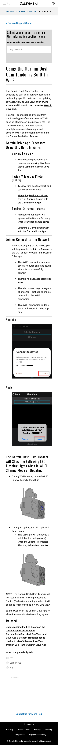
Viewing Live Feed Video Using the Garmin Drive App (34, 167)
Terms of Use (23, 729)
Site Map (9, 729)
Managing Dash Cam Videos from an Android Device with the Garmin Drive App (33, 199)
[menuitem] (9, 4)
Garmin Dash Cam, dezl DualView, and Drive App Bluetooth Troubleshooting (26, 636)
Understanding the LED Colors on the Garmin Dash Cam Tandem (25, 629)
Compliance (20, 735)
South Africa (29, 724)
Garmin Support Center (21, 11)
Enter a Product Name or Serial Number (25, 42)
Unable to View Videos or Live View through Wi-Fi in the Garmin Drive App (26, 643)
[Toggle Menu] (2, 3)
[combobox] (29, 49)
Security (48, 729)
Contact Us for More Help (29, 713)
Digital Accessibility (37, 735)
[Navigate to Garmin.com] (29, 3)
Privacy (37, 729)
